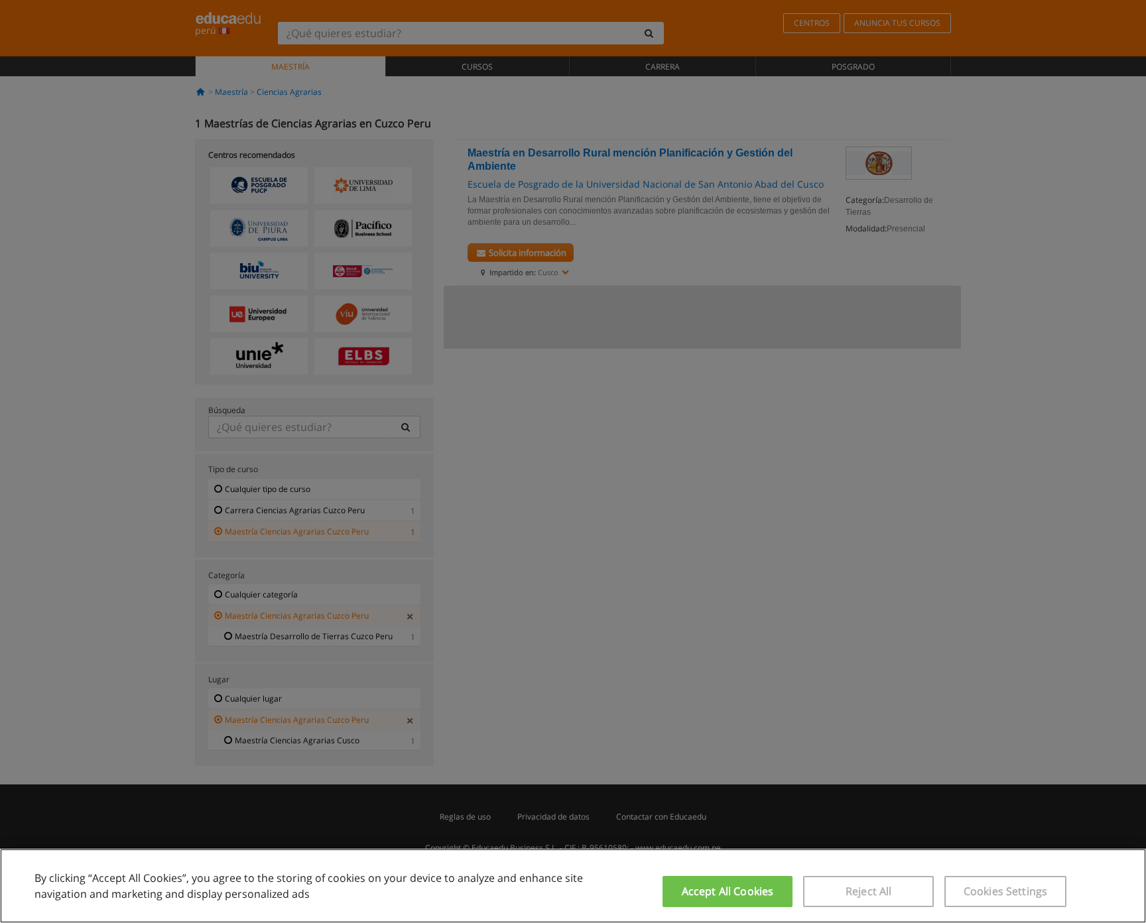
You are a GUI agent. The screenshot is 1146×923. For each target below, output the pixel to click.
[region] (573, 886)
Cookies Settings (1006, 891)
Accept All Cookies (728, 891)
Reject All (869, 891)
